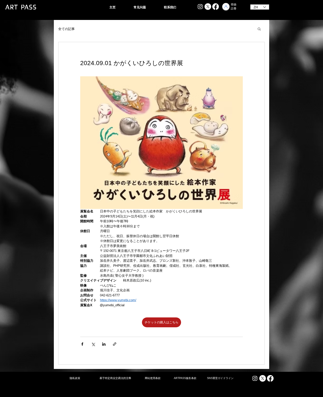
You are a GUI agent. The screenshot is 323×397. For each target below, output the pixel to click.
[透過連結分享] (115, 344)
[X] (208, 6)
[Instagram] (200, 6)
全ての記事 (66, 29)
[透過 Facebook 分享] (82, 344)
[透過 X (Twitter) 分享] (93, 344)
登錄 (233, 4)
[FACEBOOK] (215, 6)
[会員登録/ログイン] (226, 6)
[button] (259, 28)
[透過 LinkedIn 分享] (104, 344)
